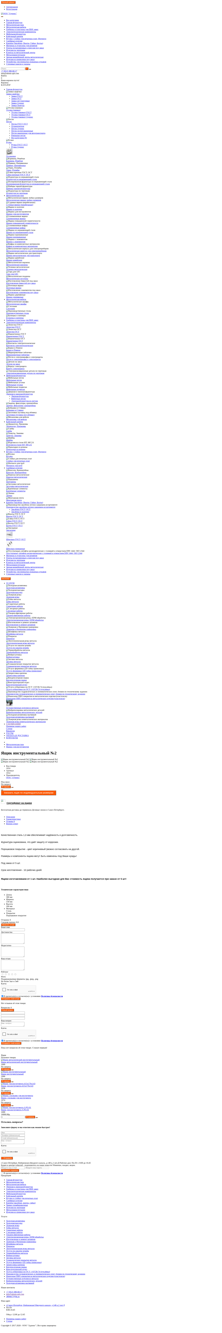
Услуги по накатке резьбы (17, 648)
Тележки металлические (16, 269)
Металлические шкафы (16, 304)
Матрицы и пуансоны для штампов (21, 45)
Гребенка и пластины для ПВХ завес (22, 29)
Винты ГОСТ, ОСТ (14, 516)
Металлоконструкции (15, 55)
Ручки (9, 142)
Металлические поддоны (17, 278)
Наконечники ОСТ (14, 341)
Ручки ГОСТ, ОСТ (19, 145)
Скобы (9, 431)
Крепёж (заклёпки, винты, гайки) (21, 1203)
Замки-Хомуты (17, 105)
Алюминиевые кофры (15, 228)
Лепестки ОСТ (12, 332)
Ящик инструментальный (12, 1074)
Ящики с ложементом (15, 242)
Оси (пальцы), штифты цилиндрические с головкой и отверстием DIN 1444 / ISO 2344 (44, 553)
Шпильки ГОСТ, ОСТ (16, 539)
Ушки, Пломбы (13, 170)
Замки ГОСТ (17, 96)
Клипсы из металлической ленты (20, 52)
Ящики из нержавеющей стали (19, 232)
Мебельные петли (14, 380)
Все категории (12, 20)
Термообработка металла (17, 652)
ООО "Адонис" (13, 777)
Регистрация (11, 9)
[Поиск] (30, 69)
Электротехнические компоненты (21, 32)
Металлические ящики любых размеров (23, 200)
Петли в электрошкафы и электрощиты (23, 359)
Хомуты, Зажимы (13, 435)
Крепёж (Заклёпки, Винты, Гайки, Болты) (24, 43)
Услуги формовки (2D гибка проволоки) (24, 671)
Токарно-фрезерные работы (18, 615)
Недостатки (6, 945)
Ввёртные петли (18, 399)
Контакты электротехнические (19, 345)
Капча (3, 984)
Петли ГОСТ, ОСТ (19, 124)
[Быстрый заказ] (12, 787)
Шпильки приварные (15, 549)
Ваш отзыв (6, 959)
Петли (9, 122)
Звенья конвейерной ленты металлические (25, 57)
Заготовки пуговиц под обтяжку (20, 415)
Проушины (11, 482)
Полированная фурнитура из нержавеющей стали (28, 184)
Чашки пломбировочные (17, 1205)
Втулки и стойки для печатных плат (22, 1198)
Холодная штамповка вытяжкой (20, 717)
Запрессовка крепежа (15, 675)
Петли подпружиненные (22, 131)
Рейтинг (4, 972)
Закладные (11, 530)
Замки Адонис (17, 103)
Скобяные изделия (14, 41)
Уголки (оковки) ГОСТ (21, 112)
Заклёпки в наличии (20, 512)
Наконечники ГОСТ (15, 336)
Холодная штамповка (15, 588)
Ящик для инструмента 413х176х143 (17, 1086)
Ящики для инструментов (17, 214)
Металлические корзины (17, 265)
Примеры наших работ (16, 726)
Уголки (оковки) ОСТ (20, 115)
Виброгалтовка (13, 657)
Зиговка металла (13, 662)
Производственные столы (17, 313)
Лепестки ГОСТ (13, 327)
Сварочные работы (14, 606)
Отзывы (10, 821)
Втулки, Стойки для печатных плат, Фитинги (26, 39)
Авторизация (12, 7)
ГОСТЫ (9, 733)
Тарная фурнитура (14, 22)
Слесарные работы (14, 611)
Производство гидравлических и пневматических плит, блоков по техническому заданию (45, 694)
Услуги (4, 1216)
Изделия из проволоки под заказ (20, 59)
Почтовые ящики (13, 288)
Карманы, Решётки (14, 161)
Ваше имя (5, 927)
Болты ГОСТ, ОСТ (14, 525)
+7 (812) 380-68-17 (9, 71)
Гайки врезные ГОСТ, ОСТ (18, 175)
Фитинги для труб (14, 465)
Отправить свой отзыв (10, 999)
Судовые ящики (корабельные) (19, 205)
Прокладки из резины (15, 449)
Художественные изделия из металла (22, 708)
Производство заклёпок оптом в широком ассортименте (30, 507)
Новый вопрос (7, 1010)
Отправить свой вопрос (11, 1043)
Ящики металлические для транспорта (23, 255)
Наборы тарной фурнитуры (18, 188)
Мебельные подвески (15, 389)
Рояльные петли (18, 135)
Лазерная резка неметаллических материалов (26, 722)
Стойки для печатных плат (18, 461)
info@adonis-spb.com (15, 1294)
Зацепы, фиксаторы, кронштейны (21, 405)
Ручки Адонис (17, 147)
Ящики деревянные (14, 297)
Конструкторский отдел (16, 685)
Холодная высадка (14, 592)
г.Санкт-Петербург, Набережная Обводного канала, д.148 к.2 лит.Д (35, 1305)
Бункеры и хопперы (15, 318)
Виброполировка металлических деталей (24, 712)
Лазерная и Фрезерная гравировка (21, 629)
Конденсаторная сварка (16, 680)
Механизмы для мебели (16, 419)
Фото (3, 977)
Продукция (6, 1175)
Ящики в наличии (14, 209)
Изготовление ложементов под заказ (22, 292)
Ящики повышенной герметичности (22, 223)
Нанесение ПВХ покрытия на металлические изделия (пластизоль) (35, 698)
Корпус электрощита (15, 369)
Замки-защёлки (13, 94)
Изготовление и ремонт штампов (20, 625)
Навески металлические (16, 477)
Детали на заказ (13, 364)
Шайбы (9, 440)
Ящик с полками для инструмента (16, 1098)
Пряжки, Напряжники (16, 165)
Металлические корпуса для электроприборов (26, 251)
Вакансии (10, 731)
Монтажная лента (14, 500)
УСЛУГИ (10, 583)
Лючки (9, 495)
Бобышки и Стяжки (15, 410)
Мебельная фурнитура (16, 34)
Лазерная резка (12, 597)
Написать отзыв (8, 925)
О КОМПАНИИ (13, 724)
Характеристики (13, 819)
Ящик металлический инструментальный (19, 1062)
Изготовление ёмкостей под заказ (21, 283)
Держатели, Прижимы (16, 426)
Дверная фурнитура (20, 396)
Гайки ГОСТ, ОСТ (14, 521)
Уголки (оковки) (13, 110)
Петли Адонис (17, 128)
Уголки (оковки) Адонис (22, 117)
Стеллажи (10, 309)
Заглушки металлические (17, 486)
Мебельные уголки (14, 385)
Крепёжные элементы (15, 491)
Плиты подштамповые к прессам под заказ (25, 48)
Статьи (9, 728)
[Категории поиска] (2, 16)
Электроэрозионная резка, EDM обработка (25, 620)
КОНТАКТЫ (12, 738)
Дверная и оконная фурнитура (19, 394)
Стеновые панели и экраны (18, 64)
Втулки (9, 456)
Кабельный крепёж (14, 36)
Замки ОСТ (16, 98)
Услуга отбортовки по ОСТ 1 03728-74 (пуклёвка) (28, 689)
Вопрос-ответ (12, 824)
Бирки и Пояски (13, 350)
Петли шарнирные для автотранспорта (28, 133)
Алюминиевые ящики (16, 218)
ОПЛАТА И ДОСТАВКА (17, 735)
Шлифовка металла (14, 634)
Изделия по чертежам (15, 50)
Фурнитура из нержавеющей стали (21, 179)
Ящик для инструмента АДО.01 (15, 1110)
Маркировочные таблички (17, 355)
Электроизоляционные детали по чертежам (25, 373)
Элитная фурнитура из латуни (24, 401)
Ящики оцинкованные (16, 237)
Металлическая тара (15, 25)
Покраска (10, 638)
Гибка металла (12, 602)
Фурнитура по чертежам (17, 193)
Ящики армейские (14, 260)
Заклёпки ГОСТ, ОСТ (20, 509)
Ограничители (17, 126)
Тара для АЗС (12, 274)
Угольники (11, 156)
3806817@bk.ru (13, 1296)
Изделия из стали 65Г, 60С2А (19, 445)
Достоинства (6, 932)
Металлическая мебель (16, 27)
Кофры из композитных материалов (22, 246)
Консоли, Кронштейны (16, 472)
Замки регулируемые (20, 101)
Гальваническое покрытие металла (21, 666)
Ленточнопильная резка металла (20, 643)
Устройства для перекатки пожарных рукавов (26, 62)
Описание (10, 817)
